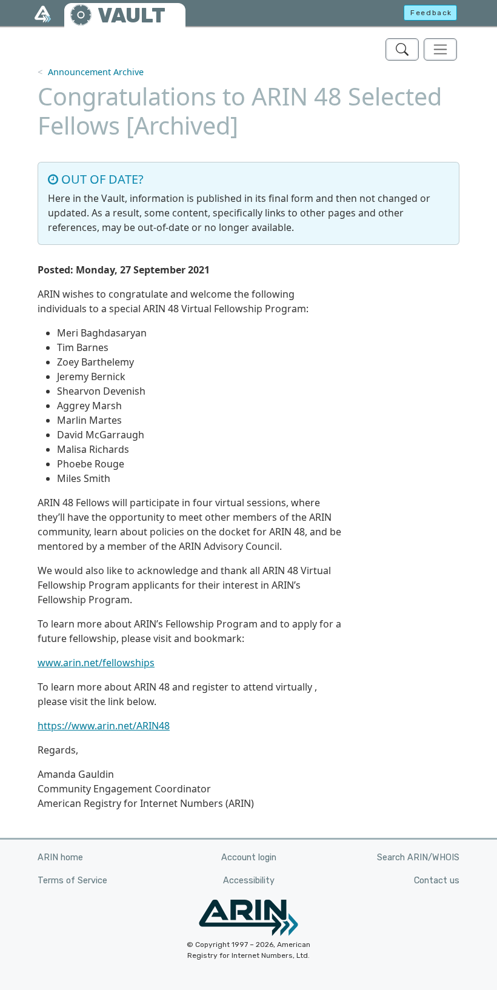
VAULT (131, 15)
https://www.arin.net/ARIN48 (104, 725)
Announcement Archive (96, 72)
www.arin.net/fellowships (96, 662)
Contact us (436, 880)
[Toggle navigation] (440, 49)
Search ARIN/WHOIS (418, 857)
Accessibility (249, 880)
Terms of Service (72, 880)
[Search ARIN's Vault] (402, 49)
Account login (248, 857)
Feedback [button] (431, 12)
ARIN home (60, 857)
